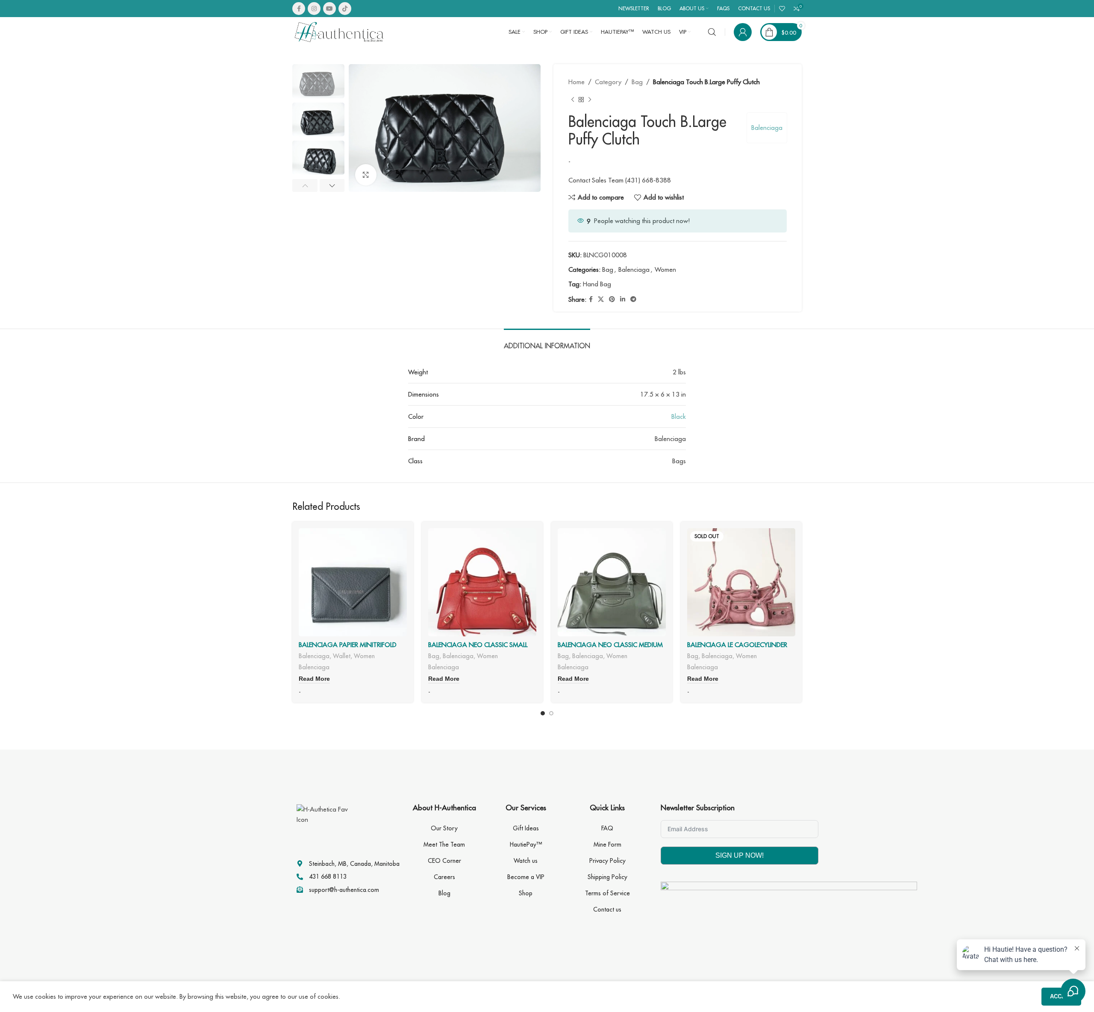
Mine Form (607, 844)
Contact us (607, 909)
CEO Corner (444, 861)
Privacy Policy (607, 861)
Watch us (526, 861)
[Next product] (589, 100)
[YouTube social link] (329, 8)
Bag (637, 82)
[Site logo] (339, 31)
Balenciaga (766, 128)
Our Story (444, 828)
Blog (444, 893)
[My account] (742, 32)
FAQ (607, 828)
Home (576, 82)
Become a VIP (525, 877)
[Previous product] (572, 100)
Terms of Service (607, 893)
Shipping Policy (607, 877)
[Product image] (353, 582)
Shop (525, 893)
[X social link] (600, 299)
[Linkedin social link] (623, 299)
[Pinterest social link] (612, 299)
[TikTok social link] (344, 8)
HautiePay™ (526, 844)
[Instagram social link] (314, 8)
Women (665, 269)
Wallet (341, 656)
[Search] (712, 32)
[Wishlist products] (782, 8)
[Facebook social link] (298, 8)
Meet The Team (444, 844)
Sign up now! (739, 855)
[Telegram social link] (633, 299)
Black (678, 416)
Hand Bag (597, 284)
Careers (444, 877)
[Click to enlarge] (365, 174)
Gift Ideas (526, 828)
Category (608, 82)
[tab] (547, 342)
